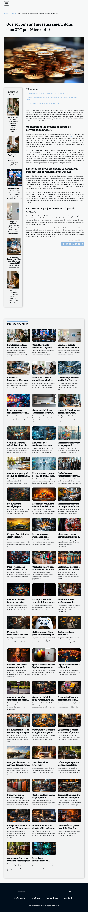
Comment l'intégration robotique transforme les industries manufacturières (68, 507)
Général (13, 13)
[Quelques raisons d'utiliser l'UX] (69, 622)
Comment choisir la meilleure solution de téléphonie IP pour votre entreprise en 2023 (43, 701)
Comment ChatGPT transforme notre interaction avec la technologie (16, 603)
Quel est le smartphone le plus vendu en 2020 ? (43, 568)
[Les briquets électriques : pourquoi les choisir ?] (69, 557)
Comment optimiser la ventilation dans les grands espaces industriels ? (68, 381)
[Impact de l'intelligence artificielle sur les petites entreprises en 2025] (69, 400)
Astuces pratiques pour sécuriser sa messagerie (18, 859)
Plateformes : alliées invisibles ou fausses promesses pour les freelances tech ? (13, 124)
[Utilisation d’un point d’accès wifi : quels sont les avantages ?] (44, 815)
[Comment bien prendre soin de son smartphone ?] (69, 785)
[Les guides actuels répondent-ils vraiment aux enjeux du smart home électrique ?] (13, 211)
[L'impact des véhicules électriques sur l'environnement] (18, 524)
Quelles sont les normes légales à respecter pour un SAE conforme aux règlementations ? (43, 668)
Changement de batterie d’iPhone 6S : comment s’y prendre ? (18, 828)
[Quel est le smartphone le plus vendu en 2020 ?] (44, 557)
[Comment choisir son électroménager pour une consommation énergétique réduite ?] (44, 400)
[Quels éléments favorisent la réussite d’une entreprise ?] (69, 463)
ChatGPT (73, 136)
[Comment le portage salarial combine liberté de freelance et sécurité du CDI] (18, 433)
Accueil (6, 13)
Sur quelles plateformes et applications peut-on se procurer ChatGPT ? (43, 732)
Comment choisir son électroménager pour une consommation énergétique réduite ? (42, 414)
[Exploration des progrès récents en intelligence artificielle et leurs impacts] (44, 463)
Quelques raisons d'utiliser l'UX (66, 633)
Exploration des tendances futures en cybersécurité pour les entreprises (17, 414)
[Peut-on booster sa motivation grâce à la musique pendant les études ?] (13, 280)
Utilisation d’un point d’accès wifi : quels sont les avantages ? (43, 828)
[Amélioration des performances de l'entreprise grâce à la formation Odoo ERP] (69, 589)
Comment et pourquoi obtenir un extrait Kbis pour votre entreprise (18, 476)
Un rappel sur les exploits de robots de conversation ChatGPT (47, 93)
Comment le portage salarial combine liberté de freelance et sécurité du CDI (18, 446)
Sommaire (33, 89)
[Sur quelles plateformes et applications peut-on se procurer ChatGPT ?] (44, 720)
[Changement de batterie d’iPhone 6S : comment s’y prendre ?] (18, 815)
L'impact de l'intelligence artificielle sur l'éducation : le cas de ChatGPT (18, 636)
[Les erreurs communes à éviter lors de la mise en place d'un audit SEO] (44, 494)
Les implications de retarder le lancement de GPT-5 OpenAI (42, 602)
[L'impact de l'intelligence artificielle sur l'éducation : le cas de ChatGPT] (18, 622)
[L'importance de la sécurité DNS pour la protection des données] (18, 557)
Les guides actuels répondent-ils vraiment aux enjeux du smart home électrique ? (13, 227)
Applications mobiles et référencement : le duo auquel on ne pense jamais (13, 160)
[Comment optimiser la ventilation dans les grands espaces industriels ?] (69, 368)
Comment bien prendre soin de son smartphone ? (69, 797)
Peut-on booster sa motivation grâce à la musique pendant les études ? (13, 296)
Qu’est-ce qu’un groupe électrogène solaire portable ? (68, 765)
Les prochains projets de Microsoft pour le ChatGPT (44, 103)
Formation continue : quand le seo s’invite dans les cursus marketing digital (42, 381)
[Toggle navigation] (6, 3)
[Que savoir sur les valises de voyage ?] (18, 785)
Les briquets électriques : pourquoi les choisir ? (69, 568)
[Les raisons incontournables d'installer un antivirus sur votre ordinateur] (44, 848)
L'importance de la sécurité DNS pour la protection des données (18, 569)
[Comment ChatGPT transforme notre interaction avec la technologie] (18, 589)
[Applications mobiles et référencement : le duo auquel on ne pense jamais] (13, 144)
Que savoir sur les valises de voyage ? (16, 796)
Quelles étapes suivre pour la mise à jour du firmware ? (68, 732)
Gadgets (36, 898)
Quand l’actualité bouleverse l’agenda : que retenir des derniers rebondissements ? (14, 193)
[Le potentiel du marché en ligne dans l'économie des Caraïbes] (69, 655)
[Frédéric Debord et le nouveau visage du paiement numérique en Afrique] (18, 655)
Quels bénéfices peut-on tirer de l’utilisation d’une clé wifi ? (69, 828)
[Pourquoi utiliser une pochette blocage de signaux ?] (69, 687)
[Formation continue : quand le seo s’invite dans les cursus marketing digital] (44, 368)
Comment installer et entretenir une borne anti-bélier (17, 700)
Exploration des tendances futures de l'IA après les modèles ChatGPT (42, 446)
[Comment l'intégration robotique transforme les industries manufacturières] (69, 494)
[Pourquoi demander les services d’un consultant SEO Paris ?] (18, 752)
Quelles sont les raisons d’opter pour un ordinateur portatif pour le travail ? (43, 798)
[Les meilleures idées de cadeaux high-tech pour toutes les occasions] (18, 720)
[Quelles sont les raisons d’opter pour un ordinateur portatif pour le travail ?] (44, 785)
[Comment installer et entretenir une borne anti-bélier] (18, 687)
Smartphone (52, 898)
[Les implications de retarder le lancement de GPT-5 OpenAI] (44, 589)
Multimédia (20, 898)
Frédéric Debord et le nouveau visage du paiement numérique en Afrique (18, 668)
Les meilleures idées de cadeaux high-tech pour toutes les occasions (18, 732)
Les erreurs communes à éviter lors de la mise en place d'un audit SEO (43, 506)
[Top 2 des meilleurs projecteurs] (44, 752)
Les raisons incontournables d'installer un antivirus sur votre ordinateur (43, 862)
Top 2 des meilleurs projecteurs (41, 763)
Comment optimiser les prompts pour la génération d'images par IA (69, 446)
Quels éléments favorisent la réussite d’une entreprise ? (68, 476)
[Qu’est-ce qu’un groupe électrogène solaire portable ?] (69, 752)
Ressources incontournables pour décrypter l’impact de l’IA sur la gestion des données (14, 262)
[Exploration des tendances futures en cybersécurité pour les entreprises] (18, 400)
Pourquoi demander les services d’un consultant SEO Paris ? (18, 765)
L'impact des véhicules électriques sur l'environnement (18, 537)
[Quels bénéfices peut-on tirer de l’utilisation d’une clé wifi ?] (69, 815)
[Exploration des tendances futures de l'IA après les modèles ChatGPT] (44, 433)
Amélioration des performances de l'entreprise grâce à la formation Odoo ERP (68, 603)
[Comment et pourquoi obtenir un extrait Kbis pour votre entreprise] (18, 463)
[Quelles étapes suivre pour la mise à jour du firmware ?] (69, 720)
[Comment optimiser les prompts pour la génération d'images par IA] (69, 433)
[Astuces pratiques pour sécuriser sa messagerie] (18, 848)
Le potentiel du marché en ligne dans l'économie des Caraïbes (69, 667)
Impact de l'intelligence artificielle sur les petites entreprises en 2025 (69, 414)
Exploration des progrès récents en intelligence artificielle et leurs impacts (43, 477)
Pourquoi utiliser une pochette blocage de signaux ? (68, 700)
